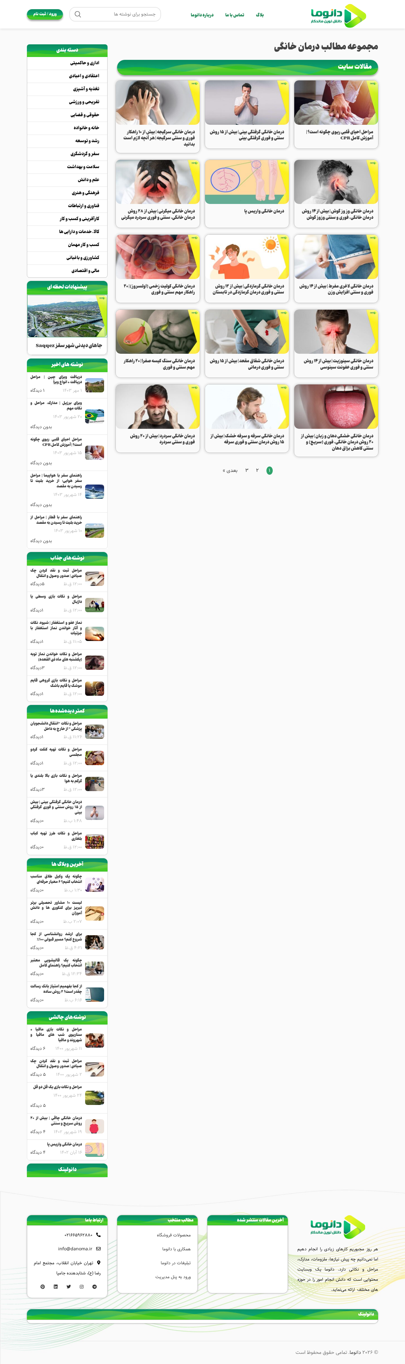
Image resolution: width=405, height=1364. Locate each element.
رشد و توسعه (87, 141)
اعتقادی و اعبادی (84, 76)
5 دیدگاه (38, 1074)
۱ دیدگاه (37, 390)
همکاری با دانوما (176, 1249)
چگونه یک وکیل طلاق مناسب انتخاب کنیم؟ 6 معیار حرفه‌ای (56, 879)
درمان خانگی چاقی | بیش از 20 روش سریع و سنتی (56, 1121)
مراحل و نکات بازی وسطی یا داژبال (56, 599)
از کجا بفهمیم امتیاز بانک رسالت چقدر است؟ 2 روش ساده (56, 989)
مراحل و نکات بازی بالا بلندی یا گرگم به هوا (56, 779)
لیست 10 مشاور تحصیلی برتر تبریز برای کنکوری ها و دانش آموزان (56, 909)
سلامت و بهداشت (83, 167)
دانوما (355, 1352)
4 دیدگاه (38, 1131)
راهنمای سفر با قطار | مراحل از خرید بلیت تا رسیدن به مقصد (56, 520)
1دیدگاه (36, 610)
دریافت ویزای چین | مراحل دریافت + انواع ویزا (56, 380)
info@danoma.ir (75, 1249)
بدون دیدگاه (41, 426)
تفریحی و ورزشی (84, 102)
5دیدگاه (37, 583)
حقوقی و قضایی (85, 115)
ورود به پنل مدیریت (173, 1276)
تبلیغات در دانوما (176, 1262)
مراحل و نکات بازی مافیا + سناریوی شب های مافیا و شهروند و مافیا (56, 1035)
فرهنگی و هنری (85, 193)
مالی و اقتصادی (85, 271)
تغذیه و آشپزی (86, 89)
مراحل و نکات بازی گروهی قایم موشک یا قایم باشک (56, 683)
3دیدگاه (37, 667)
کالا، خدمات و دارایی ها (79, 232)
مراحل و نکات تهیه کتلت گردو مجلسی (56, 752)
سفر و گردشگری (85, 154)
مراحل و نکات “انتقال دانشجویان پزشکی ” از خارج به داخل (56, 726)
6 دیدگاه (37, 1048)
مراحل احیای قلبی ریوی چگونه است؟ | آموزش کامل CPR (56, 442)
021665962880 (78, 1235)
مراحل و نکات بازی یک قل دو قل (57, 1087)
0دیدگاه (37, 820)
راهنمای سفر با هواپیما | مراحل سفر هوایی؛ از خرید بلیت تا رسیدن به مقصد (56, 481)
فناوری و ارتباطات (83, 206)
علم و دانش (88, 180)
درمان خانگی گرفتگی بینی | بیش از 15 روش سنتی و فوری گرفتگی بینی (56, 808)
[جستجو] (78, 14)
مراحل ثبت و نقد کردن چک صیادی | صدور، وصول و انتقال (56, 573)
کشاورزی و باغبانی (82, 258)
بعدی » (230, 470)
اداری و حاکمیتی (84, 63)
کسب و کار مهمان (83, 245)
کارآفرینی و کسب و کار (79, 219)
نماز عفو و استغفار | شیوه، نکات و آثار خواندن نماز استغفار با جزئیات (56, 629)
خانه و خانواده (86, 128)
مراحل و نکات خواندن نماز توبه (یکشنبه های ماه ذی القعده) (56, 657)
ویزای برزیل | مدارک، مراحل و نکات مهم (56, 406)
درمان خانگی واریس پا (64, 1145)
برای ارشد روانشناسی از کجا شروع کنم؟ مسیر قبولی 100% (56, 937)
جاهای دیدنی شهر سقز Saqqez (69, 346)
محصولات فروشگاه (174, 1235)
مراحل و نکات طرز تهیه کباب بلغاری (56, 836)
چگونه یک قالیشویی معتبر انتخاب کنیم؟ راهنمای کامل (56, 963)
